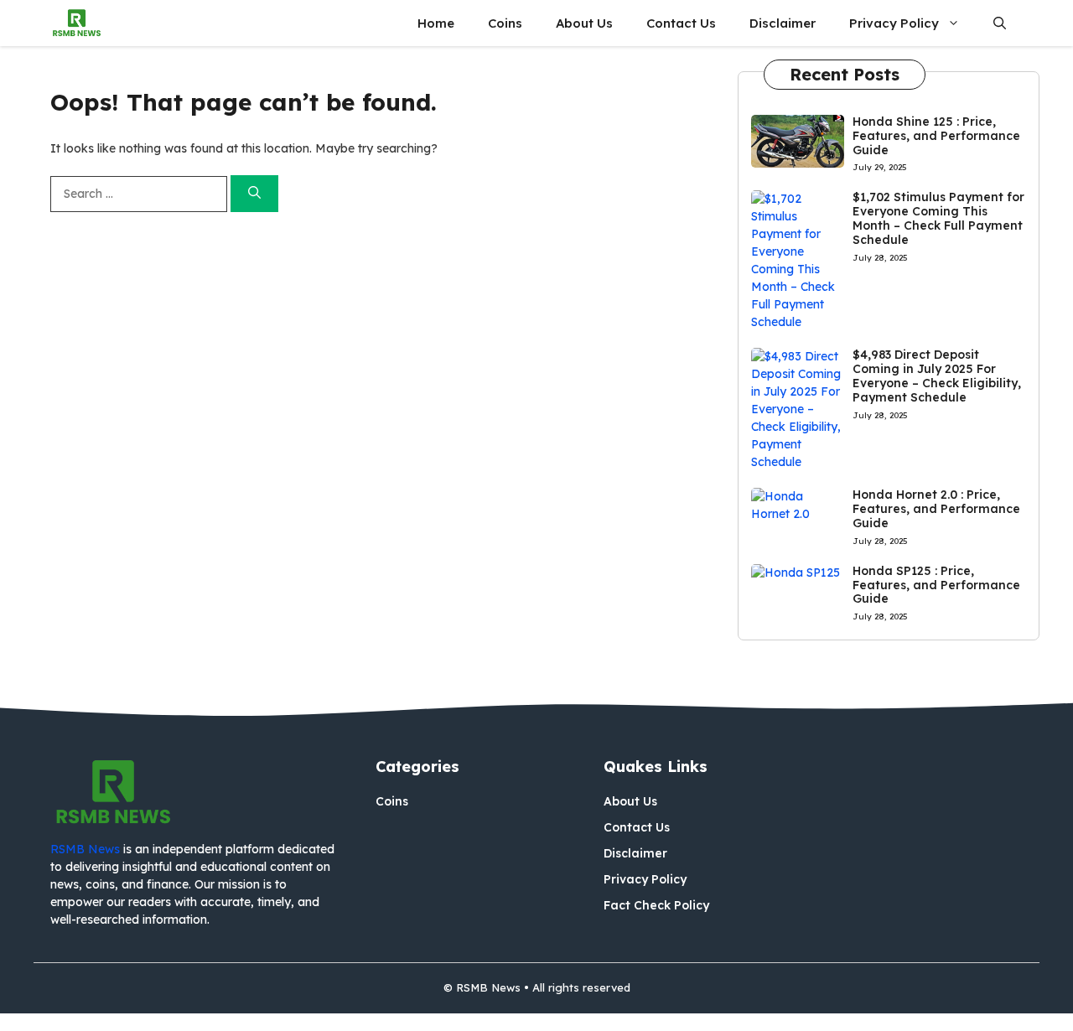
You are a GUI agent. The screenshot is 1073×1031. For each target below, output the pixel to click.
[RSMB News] (76, 23)
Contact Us (681, 23)
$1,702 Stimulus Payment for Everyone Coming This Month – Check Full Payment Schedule (938, 217)
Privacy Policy (894, 23)
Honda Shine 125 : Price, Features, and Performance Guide (936, 136)
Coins (505, 23)
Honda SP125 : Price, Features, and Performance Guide (936, 585)
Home (435, 23)
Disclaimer (782, 23)
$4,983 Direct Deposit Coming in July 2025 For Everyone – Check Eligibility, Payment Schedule (937, 375)
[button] (1000, 23)
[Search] (254, 194)
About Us (584, 23)
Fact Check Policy (656, 905)
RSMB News (85, 849)
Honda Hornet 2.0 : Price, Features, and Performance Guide (936, 509)
